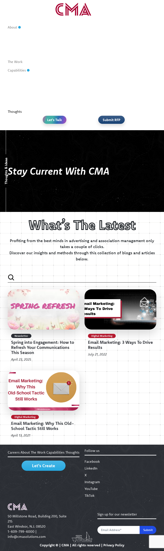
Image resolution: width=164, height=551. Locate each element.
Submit (148, 530)
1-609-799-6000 (21, 531)
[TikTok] (109, 126)
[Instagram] (87, 126)
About (12, 27)
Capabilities (17, 70)
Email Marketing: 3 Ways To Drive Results (120, 345)
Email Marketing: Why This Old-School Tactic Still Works (42, 426)
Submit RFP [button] (111, 120)
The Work (15, 62)
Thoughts (15, 111)
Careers (14, 452)
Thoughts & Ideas (6, 171)
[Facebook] (54, 126)
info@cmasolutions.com (27, 536)
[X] (76, 126)
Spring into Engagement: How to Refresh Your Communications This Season (42, 347)
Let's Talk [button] (54, 120)
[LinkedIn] (65, 126)
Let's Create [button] (43, 465)
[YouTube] (98, 126)
